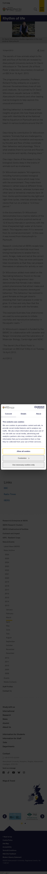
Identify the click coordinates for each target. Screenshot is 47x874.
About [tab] (38, 414)
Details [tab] (23, 414)
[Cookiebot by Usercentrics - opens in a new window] (34, 407)
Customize (22, 458)
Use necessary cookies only (23, 465)
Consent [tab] (8, 414)
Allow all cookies (23, 451)
